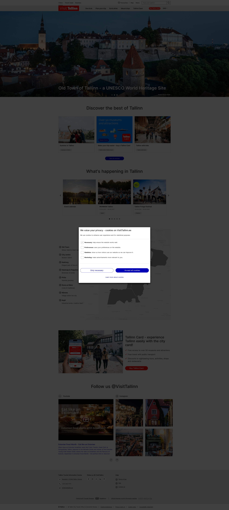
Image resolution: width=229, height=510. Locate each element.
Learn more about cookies (114, 277)
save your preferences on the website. (102, 247)
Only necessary (96, 270)
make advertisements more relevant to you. (103, 257)
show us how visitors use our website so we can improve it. (108, 252)
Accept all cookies (132, 270)
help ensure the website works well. (101, 242)
